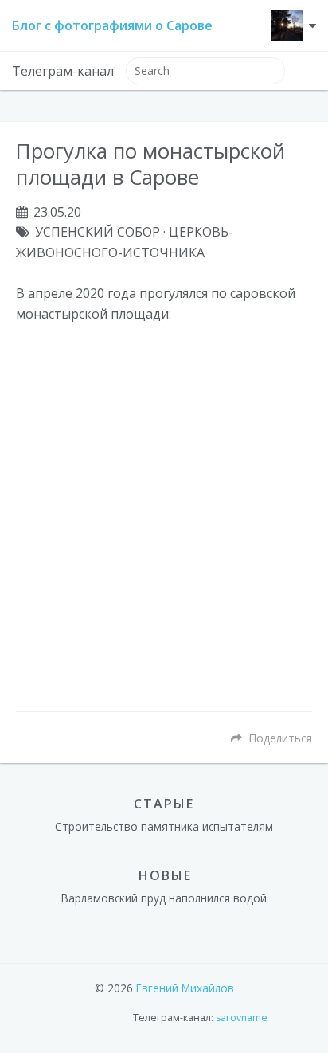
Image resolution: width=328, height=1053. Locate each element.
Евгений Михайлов (185, 988)
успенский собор (97, 232)
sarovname (241, 1017)
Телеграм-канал (63, 71)
